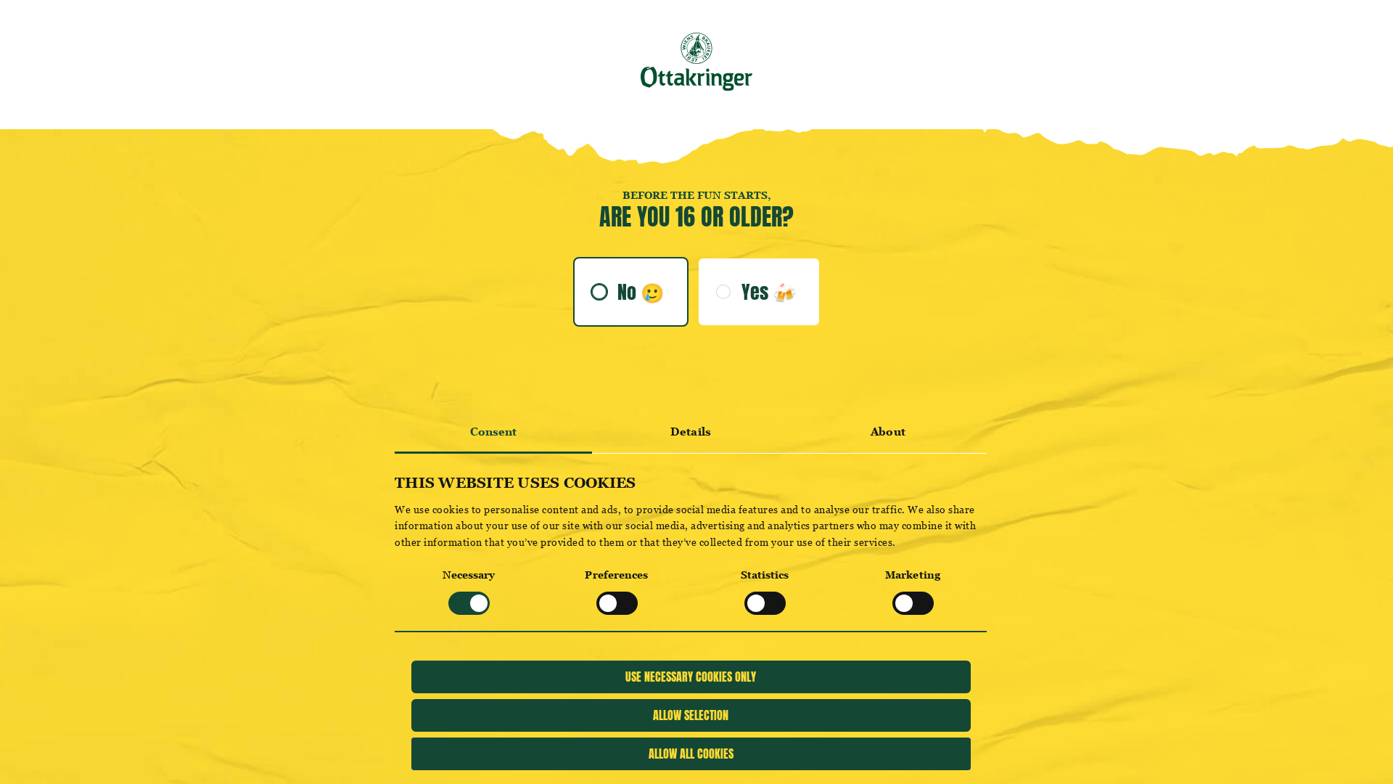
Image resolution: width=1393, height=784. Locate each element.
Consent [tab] (493, 431)
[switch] (617, 603)
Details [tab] (690, 431)
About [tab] (888, 431)
